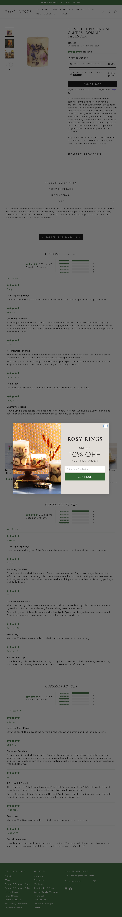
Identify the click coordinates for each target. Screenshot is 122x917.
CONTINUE (85, 477)
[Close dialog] (106, 426)
